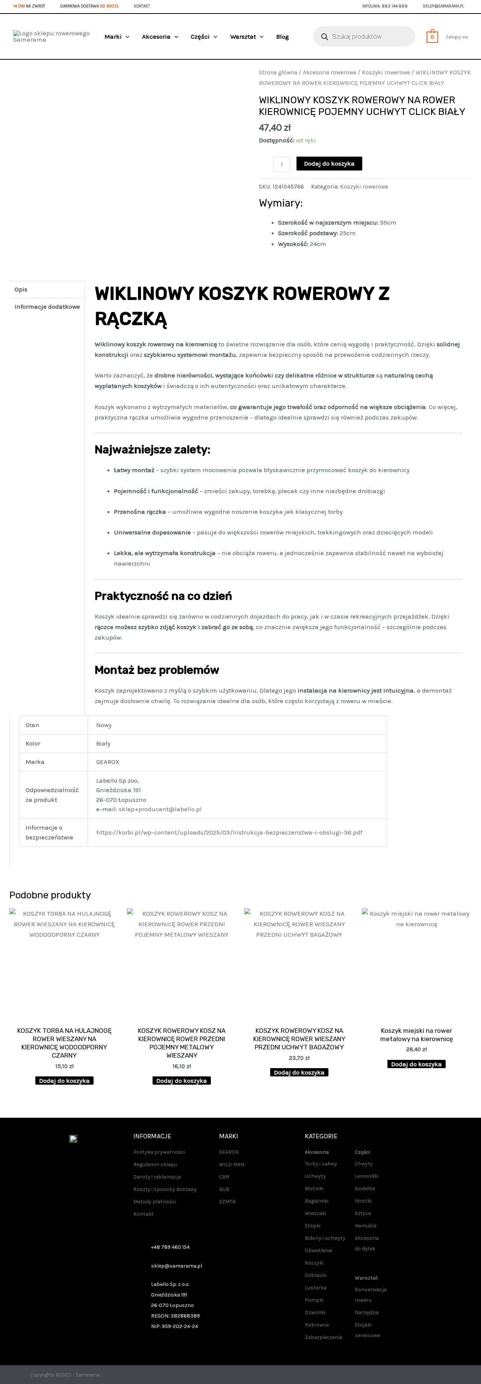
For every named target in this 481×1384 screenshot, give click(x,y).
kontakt (142, 6)
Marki (113, 36)
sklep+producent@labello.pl (160, 809)
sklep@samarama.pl (443, 6)
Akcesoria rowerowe (329, 72)
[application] (125, 36)
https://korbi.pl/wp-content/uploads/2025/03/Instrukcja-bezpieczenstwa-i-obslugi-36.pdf (229, 832)
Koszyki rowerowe (386, 72)
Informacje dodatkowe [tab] (47, 306)
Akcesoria (156, 36)
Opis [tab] (21, 289)
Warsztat (243, 36)
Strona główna (278, 72)
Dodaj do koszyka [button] (64, 1080)
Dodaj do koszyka (329, 163)
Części (200, 36)
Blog (282, 36)
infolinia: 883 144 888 (385, 6)
